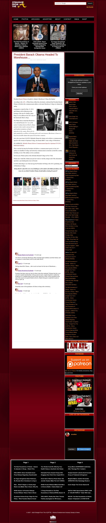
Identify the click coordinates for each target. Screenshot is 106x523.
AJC (24, 102)
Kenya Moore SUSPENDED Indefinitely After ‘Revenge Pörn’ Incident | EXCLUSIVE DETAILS (72, 280)
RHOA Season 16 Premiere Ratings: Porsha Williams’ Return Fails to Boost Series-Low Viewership (25, 493)
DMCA (76, 19)
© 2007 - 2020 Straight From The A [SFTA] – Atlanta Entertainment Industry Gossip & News (53, 512)
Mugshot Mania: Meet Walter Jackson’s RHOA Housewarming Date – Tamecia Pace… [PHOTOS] (72, 175)
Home (16, 19)
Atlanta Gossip (17, 200)
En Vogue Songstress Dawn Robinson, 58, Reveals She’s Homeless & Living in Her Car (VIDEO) (58, 45)
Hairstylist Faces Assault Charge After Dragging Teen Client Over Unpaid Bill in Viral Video (52, 475)
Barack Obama (23, 99)
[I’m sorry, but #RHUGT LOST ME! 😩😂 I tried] (75, 440)
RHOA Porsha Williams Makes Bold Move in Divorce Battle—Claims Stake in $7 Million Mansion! (72, 334)
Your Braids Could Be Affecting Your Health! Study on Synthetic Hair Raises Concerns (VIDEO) (52, 469)
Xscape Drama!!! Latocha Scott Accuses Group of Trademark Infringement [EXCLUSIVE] (79, 475)
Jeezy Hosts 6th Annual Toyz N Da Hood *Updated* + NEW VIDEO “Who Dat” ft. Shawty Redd (72, 246)
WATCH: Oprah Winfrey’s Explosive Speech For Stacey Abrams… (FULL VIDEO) (27, 189)
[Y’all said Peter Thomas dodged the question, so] (83, 440)
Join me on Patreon (70, 371)
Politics (37, 200)
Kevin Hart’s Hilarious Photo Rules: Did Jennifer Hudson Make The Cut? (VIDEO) (52, 480)
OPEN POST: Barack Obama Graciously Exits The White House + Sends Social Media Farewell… (45, 190)
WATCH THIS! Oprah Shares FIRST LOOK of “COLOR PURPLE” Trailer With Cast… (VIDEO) (80, 493)
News (21, 200)
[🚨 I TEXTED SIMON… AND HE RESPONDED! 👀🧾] (83, 444)
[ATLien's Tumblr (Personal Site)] (79, 351)
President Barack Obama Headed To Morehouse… (36, 56)
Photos (25, 19)
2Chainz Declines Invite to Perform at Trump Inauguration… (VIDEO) (54, 189)
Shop (84, 19)
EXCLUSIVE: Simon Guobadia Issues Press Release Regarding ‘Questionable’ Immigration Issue (39, 45)
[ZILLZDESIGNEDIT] (53, 519)
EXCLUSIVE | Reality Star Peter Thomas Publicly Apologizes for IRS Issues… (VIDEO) (52, 499)
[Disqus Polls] (38, 228)
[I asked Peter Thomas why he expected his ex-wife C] (90, 440)
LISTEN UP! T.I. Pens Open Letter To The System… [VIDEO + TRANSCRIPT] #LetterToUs (36, 190)
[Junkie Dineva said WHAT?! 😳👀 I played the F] (75, 444)
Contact (67, 19)
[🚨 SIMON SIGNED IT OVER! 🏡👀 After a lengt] (90, 444)
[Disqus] (38, 272)
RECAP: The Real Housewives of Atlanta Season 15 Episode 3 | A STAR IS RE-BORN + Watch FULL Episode (79, 499)
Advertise (47, 19)
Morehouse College (32, 200)
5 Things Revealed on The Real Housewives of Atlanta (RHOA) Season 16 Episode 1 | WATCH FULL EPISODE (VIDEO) (53, 494)
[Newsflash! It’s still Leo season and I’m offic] (68, 440)
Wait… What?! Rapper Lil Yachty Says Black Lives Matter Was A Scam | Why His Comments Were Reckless (26, 487)
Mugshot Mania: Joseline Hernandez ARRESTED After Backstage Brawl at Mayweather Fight (79, 481)
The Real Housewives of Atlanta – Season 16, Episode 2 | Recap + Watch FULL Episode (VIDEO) (21, 45)
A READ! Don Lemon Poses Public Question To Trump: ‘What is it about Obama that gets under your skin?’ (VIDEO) (18, 191)
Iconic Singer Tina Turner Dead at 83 (78, 485)
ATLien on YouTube (79, 411)
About (58, 19)
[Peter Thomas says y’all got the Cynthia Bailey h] (68, 444)
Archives (35, 19)
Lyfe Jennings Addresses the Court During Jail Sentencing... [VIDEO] (73, 155)
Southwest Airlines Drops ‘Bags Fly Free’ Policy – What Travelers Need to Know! (26, 498)
